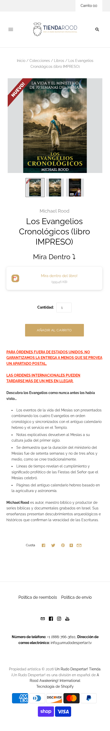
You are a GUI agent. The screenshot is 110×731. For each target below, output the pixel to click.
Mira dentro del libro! (59, 276)
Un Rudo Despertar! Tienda (78, 669)
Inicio (21, 61)
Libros (59, 61)
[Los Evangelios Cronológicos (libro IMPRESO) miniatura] (35, 187)
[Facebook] (51, 618)
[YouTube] (67, 618)
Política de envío (76, 597)
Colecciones (39, 61)
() (89, 6)
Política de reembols (37, 597)
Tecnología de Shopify (55, 686)
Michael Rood (54, 211)
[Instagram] (59, 618)
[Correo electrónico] (43, 618)
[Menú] (11, 29)
